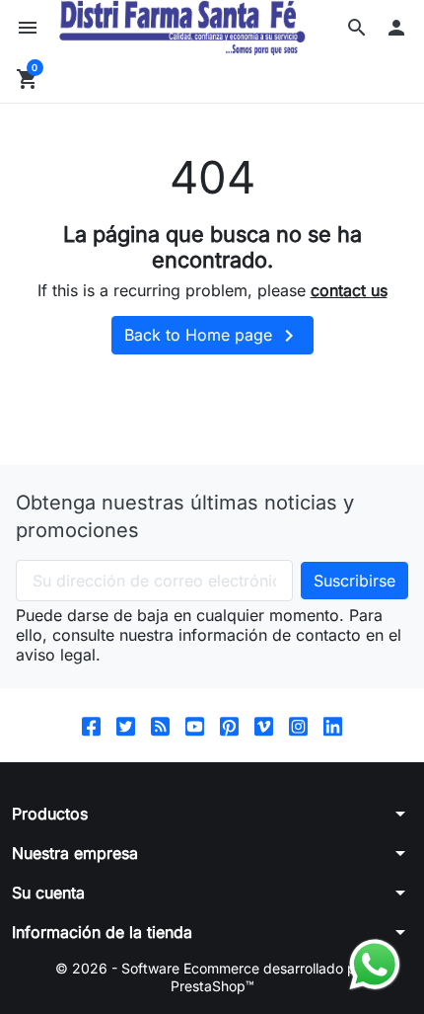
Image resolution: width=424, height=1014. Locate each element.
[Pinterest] (229, 725)
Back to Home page (212, 336)
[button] (357, 27)
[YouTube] (194, 725)
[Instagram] (298, 725)
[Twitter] (125, 725)
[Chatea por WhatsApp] (374, 963)
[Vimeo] (263, 725)
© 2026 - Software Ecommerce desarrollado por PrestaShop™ (212, 977)
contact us (349, 290)
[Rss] (160, 725)
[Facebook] (91, 725)
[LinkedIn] (332, 725)
